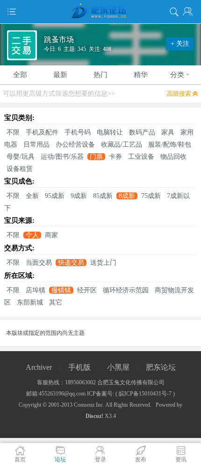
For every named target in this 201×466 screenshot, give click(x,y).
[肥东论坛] (100, 11)
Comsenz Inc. (89, 405)
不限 (13, 132)
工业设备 (141, 156)
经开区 (87, 290)
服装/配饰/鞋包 (169, 144)
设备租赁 (20, 168)
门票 (96, 156)
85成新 (103, 195)
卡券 (115, 156)
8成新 (127, 195)
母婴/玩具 (21, 156)
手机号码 (78, 132)
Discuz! (94, 416)
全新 (32, 195)
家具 (167, 132)
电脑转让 (110, 132)
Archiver (39, 367)
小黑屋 (118, 367)
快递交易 (71, 262)
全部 (20, 74)
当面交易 (39, 262)
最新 (60, 74)
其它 (55, 302)
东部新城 (30, 302)
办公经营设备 (75, 144)
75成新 (151, 195)
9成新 (79, 195)
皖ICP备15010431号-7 (145, 393)
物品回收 (173, 156)
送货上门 (103, 262)
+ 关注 (180, 43)
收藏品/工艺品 (121, 144)
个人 (32, 235)
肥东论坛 (161, 367)
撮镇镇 (61, 290)
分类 (177, 74)
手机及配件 (42, 132)
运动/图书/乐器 (62, 156)
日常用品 (36, 144)
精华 (141, 74)
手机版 (79, 367)
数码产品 (142, 132)
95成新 (55, 195)
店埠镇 (35, 290)
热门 (100, 74)
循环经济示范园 (126, 290)
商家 (51, 235)
